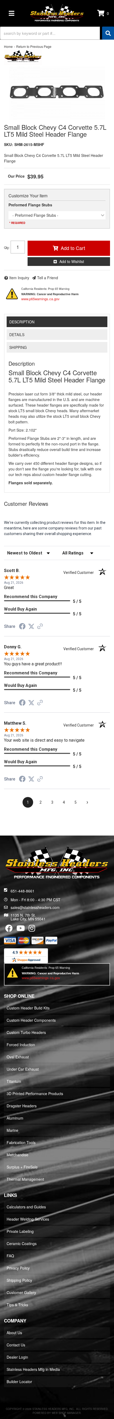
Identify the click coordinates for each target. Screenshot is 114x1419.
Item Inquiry (19, 277)
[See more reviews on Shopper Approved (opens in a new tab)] (40, 627)
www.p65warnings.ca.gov (40, 298)
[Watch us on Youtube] (20, 929)
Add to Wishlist (71, 261)
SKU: (8, 144)
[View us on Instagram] (32, 929)
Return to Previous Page (33, 46)
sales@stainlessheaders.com (35, 907)
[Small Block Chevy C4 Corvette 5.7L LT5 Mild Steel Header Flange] (57, 93)
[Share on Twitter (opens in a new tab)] (31, 626)
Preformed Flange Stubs (30, 204)
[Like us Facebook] (9, 929)
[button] (57, 33)
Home (8, 46)
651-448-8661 (22, 891)
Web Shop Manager (66, 1413)
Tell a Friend (47, 277)
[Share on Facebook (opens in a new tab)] (22, 627)
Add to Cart (73, 247)
